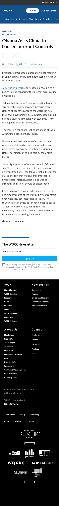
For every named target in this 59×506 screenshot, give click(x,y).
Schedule (47, 19)
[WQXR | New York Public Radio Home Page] (8, 10)
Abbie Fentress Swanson (30, 64)
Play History (35, 19)
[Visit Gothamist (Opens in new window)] (29, 453)
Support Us (8, 339)
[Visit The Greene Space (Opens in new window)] (43, 472)
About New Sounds (39, 305)
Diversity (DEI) (10, 362)
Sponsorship (9, 366)
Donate (32, 10)
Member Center (48, 10)
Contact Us (8, 350)
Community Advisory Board (15, 370)
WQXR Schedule (10, 294)
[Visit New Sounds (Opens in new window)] (43, 463)
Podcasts (8, 305)
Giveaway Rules (10, 377)
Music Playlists (10, 290)
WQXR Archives (10, 321)
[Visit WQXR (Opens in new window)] (16, 463)
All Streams (21, 19)
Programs (8, 298)
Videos (7, 309)
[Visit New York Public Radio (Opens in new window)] (29, 434)
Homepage (36, 290)
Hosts (6, 302)
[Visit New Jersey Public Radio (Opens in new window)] (16, 472)
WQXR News (9, 34)
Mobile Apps (9, 335)
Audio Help (8, 346)
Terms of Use (9, 414)
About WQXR (9, 343)
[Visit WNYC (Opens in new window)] (14, 453)
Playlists (35, 294)
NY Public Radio (10, 374)
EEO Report (29, 422)
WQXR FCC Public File (12, 422)
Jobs (6, 358)
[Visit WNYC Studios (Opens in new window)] (44, 453)
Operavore (8, 317)
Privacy (22, 414)
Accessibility (34, 414)
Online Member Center (13, 354)
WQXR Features (10, 313)
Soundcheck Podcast (40, 302)
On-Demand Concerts (40, 298)
